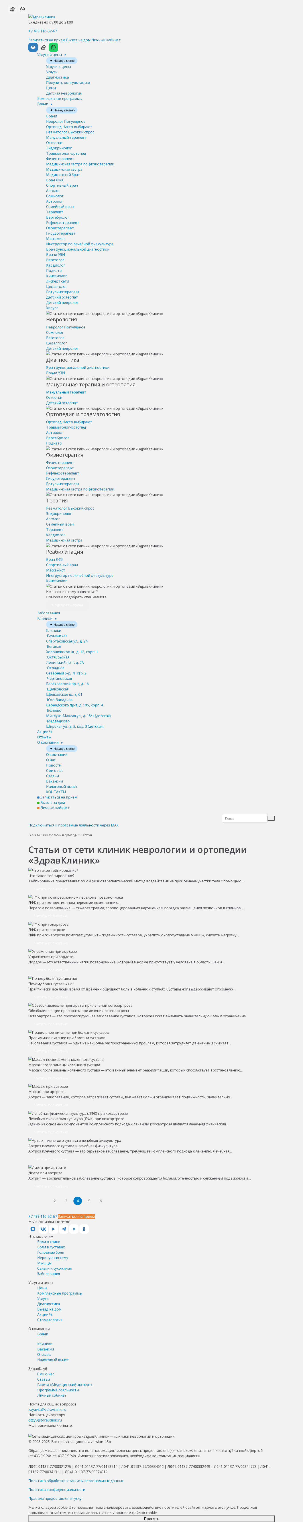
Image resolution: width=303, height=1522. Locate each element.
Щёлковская (64, 692)
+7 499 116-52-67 (42, 31)
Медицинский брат (63, 174)
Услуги (51, 71)
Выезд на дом (49, 1309)
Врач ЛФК (54, 180)
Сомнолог (54, 196)
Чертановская (67, 681)
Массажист (55, 238)
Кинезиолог (56, 275)
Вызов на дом (78, 40)
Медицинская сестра (64, 169)
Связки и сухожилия (54, 1268)
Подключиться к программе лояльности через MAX (73, 825)
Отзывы (44, 737)
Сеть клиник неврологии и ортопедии (53, 835)
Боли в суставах (51, 1247)
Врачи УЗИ (55, 254)
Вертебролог (57, 217)
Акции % (44, 731)
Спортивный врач (62, 185)
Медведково (75, 724)
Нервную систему (52, 1257)
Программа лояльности (58, 1390)
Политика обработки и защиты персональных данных (76, 1480)
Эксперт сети (57, 281)
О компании (48, 742)
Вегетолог (55, 259)
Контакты (56, 791)
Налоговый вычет (62, 786)
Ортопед (69, 126)
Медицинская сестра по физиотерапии (80, 164)
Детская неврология (64, 93)
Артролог (54, 201)
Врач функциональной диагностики (77, 249)
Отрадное (66, 670)
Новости (53, 765)
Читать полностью (51, 889)
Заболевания (48, 613)
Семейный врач (60, 206)
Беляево (78, 713)
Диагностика (57, 77)
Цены (51, 87)
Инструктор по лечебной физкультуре (79, 243)
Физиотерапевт (60, 158)
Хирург (52, 307)
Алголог (53, 190)
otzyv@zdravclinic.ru (45, 1420)
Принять (151, 1518)
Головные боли (50, 1252)
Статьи (52, 775)
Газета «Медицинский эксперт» (65, 1384)
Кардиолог (55, 265)
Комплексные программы (59, 98)
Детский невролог (62, 302)
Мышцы (44, 1263)
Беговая (72, 649)
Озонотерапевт (60, 227)
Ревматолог (70, 132)
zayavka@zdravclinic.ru (47, 1409)
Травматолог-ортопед (66, 153)
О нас (50, 759)
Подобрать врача (67, 605)
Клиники (45, 618)
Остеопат (54, 142)
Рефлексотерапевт (62, 222)
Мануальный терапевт (66, 137)
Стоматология (49, 1319)
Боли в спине (48, 1241)
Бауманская (66, 638)
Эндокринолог (59, 148)
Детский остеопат (62, 297)
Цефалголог (56, 286)
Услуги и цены (50, 54)
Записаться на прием (46, 40)
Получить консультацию (68, 82)
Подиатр (54, 270)
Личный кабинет (106, 40)
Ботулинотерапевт (63, 291)
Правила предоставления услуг (55, 1498)
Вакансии (54, 781)
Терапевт (54, 212)
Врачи (43, 103)
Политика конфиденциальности (56, 1489)
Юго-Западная (74, 702)
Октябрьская (65, 660)
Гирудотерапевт (60, 233)
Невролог (65, 121)
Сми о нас (54, 770)
